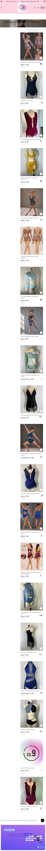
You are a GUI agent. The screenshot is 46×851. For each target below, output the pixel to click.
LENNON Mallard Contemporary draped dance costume (31, 454)
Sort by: (30, 30)
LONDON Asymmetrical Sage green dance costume (30, 375)
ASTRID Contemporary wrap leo (28, 729)
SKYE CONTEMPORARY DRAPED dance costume (30, 297)
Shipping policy (12, 836)
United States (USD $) (8, 829)
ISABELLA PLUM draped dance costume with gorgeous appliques (31, 573)
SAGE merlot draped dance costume (29, 806)
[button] (1, 7)
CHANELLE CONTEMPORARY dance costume (31, 62)
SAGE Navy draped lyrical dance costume (30, 493)
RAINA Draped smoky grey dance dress (30, 218)
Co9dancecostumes (15, 833)
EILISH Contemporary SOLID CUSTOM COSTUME (29, 257)
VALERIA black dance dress (27, 100)
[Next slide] (44, 1)
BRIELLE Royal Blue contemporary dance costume (30, 532)
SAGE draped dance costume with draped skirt (31, 139)
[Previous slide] (1, 1)
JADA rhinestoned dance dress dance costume (31, 415)
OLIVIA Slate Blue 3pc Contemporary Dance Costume (31, 613)
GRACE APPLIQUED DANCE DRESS (28, 652)
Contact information (19, 836)
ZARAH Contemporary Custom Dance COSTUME (29, 178)
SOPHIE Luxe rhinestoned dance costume (30, 691)
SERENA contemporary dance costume (29, 336)
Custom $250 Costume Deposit (28, 768)
